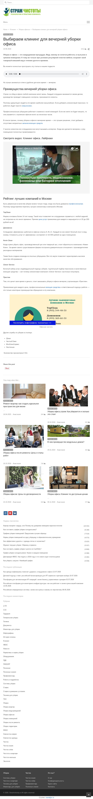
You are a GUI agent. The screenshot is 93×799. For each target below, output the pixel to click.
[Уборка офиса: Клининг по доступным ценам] (68, 468)
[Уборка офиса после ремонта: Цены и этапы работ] (24, 426)
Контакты (51, 787)
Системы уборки (9, 684)
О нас (50, 778)
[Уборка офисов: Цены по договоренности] (24, 468)
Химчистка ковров (10, 734)
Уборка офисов (8, 34)
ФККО (5, 730)
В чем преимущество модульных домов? (65, 442)
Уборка (5, 703)
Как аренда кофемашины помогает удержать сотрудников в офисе (28, 572)
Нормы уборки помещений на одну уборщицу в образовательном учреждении (31, 537)
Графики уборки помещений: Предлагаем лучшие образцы (24, 533)
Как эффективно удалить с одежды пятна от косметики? (24, 541)
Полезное (6, 668)
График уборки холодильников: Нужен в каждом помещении (25, 553)
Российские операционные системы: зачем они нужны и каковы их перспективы (32, 590)
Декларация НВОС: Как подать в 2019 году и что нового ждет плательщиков (31, 557)
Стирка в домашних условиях (14, 691)
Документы (7, 625)
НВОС (5, 645)
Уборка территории (10, 726)
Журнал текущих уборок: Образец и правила (19, 545)
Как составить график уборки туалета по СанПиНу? (22, 549)
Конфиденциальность (56, 781)
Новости (6, 649)
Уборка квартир (9, 707)
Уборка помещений (10, 718)
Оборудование (8, 656)
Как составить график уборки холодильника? (20, 529)
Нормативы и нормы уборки (13, 652)
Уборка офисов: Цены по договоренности (22, 494)
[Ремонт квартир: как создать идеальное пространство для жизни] (24, 385)
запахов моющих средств (32, 123)
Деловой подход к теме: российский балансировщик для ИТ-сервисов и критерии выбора (36, 576)
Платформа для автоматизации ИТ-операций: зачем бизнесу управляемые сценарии (34, 579)
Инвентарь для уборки (11, 629)
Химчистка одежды (10, 738)
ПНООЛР (6, 664)
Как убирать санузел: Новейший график (18, 561)
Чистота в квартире (10, 753)
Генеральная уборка (10, 618)
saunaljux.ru (50, 797)
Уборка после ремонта (11, 722)
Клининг (6, 641)
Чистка (5, 742)
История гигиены (9, 637)
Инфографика (8, 633)
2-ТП (5, 606)
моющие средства (53, 287)
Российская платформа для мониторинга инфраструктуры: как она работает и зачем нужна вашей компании (43, 583)
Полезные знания (9, 672)
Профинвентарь (9, 676)
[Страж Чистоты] (46, 12)
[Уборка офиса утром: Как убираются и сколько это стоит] (68, 385)
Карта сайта (52, 784)
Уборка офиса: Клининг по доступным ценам (67, 494)
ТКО (4, 699)
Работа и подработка (11, 680)
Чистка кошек (8, 746)
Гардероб (6, 614)
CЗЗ (4, 610)
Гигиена (6, 621)
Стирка (5, 687)
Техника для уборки (10, 695)
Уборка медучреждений (12, 711)
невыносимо (27, 106)
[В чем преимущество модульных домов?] (68, 426)
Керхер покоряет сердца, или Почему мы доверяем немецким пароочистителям (32, 526)
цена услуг (43, 219)
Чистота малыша (9, 757)
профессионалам (76, 204)
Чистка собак (8, 749)
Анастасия (17, 414)
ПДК (4, 660)
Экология (6, 761)
